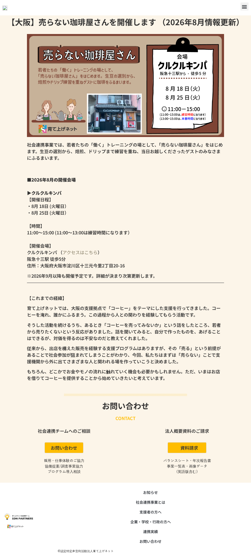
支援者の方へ (150, 511)
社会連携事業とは (150, 502)
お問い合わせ (150, 541)
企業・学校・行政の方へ (150, 521)
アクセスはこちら (80, 252)
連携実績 (150, 531)
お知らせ (150, 492)
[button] (244, 6)
